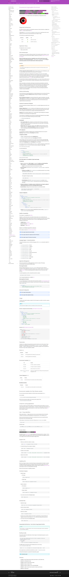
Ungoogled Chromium (22, 15)
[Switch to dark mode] (38, 1)
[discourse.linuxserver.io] (53, 575)
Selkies (24, 3)
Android (28, 225)
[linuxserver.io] (50, 575)
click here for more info (37, 308)
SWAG (30, 77)
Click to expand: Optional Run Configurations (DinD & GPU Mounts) (30, 234)
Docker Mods (28, 434)
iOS (25, 225)
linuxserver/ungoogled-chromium (29, 7)
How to (14, 3)
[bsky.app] (60, 575)
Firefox (32, 223)
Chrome (28, 223)
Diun (24, 528)
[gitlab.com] (57, 575)
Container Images (18, 3)
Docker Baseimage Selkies (32, 229)
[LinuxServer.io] (9, 1)
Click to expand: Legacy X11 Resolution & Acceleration (28, 237)
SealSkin (31, 215)
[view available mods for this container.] (24, 432)
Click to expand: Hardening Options (26, 292)
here (22, 30)
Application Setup (46, 465)
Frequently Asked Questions (30, 3)
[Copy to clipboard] (48, 150)
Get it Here (28, 222)
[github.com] (55, 575)
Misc (35, 3)
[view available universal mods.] (33, 432)
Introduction (10, 3)
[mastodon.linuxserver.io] (58, 575)
